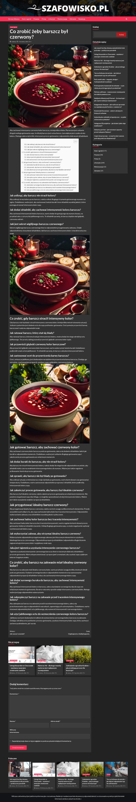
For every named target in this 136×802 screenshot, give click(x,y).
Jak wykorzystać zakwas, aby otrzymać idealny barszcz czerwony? (48, 177)
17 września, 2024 (23, 41)
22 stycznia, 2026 (50, 673)
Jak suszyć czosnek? (17, 632)
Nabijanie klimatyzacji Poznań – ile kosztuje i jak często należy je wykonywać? (109, 99)
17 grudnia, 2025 (78, 673)
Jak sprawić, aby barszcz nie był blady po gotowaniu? (43, 167)
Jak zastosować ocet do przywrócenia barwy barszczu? (44, 159)
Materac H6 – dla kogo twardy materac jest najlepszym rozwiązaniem (49, 668)
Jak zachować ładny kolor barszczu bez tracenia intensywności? (47, 175)
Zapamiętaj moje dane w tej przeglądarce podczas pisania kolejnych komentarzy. (41, 741)
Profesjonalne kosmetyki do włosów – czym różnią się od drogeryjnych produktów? (109, 87)
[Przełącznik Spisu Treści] (74, 141)
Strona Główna (13, 19)
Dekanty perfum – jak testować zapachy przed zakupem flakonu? (108, 131)
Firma (44, 19)
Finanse (36, 19)
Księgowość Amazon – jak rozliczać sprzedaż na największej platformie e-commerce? (109, 106)
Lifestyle (51, 19)
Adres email (55, 721)
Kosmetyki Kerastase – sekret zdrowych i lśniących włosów (108, 112)
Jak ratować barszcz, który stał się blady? (40, 155)
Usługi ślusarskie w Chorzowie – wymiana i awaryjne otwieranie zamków (21, 668)
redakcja (13, 41)
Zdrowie (73, 19)
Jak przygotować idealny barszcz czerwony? (39, 172)
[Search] (126, 19)
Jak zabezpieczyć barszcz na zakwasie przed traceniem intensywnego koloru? (51, 187)
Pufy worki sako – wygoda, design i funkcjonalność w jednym (106, 80)
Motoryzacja (62, 19)
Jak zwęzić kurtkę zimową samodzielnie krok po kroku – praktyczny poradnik (109, 49)
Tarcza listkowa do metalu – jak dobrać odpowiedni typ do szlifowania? (107, 74)
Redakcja (81, 19)
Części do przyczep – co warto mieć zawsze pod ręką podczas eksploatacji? (109, 137)
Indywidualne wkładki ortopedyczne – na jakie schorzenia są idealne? (110, 118)
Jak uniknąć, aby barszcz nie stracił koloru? (41, 144)
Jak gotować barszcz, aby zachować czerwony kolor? (42, 162)
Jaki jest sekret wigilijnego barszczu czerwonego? (43, 149)
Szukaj (96, 27)
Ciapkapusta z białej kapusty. (79, 632)
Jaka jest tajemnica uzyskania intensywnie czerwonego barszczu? (47, 180)
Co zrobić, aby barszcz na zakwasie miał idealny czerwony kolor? (46, 182)
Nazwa (13, 721)
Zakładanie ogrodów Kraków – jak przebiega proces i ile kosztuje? (78, 668)
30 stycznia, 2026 (22, 673)
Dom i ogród (26, 19)
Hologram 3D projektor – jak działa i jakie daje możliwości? (110, 124)
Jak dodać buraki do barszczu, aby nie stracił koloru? (43, 165)
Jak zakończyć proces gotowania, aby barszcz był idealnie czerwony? (49, 170)
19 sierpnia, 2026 (22, 786)
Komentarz (14, 694)
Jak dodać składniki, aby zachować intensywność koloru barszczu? (49, 147)
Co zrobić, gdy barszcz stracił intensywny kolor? (40, 152)
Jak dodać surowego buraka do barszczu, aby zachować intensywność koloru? (52, 185)
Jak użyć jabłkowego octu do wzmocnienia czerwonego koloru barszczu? (50, 190)
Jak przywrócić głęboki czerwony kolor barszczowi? (43, 157)
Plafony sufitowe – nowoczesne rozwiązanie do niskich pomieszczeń (109, 93)
